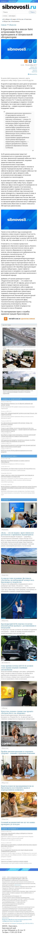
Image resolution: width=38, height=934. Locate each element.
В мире (13, 19)
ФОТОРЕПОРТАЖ (9, 456)
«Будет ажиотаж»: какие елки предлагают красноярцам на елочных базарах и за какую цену (17, 475)
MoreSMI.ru (31, 923)
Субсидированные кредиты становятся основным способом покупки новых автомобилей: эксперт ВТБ (18, 440)
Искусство (5, 575)
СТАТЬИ (6, 500)
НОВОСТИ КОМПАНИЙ (12, 399)
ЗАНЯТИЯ (34, 72)
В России (20, 19)
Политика (28, 19)
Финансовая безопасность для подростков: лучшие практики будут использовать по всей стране (18, 445)
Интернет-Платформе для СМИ (19, 923)
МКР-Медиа (12, 16)
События (4, 708)
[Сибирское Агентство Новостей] (19, 7)
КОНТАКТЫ (13, 869)
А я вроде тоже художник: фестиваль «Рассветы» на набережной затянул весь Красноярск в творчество (17, 580)
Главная (3, 25)
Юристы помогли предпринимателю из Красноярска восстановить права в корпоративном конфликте (17, 788)
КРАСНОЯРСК (12, 1)
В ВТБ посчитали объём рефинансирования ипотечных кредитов (16, 451)
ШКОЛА (35, 70)
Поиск (32, 12)
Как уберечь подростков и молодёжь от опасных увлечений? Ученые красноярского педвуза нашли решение (18, 435)
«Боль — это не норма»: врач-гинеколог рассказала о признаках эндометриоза (17, 534)
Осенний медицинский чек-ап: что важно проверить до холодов (18, 823)
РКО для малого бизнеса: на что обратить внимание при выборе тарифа (17, 404)
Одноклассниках (27, 319)
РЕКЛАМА (25, 869)
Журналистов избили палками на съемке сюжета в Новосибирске (15, 461)
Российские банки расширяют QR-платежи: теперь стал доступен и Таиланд (16, 423)
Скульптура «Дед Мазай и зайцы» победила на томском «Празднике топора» (17, 834)
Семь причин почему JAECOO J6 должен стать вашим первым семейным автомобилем (17, 668)
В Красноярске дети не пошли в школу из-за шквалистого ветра (19, 347)
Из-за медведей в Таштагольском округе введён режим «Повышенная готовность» (17, 850)
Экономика (15, 21)
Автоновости (6, 662)
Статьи (5, 16)
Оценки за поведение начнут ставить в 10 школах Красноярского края (17, 369)
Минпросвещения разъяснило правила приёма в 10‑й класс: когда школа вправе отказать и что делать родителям (18, 392)
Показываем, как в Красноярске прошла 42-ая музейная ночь (18, 468)
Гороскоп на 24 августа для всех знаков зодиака (14, 861)
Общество (6, 21)
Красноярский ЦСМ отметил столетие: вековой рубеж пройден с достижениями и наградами (18, 626)
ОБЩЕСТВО (33, 67)
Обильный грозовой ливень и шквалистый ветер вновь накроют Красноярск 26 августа (19, 845)
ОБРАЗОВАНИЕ (33, 68)
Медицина (5, 529)
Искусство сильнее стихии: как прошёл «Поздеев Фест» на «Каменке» (17, 712)
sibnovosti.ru (17, 885)
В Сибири (6, 19)
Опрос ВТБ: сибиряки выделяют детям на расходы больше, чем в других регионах (19, 413)
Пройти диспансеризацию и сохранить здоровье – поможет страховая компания (18, 752)
